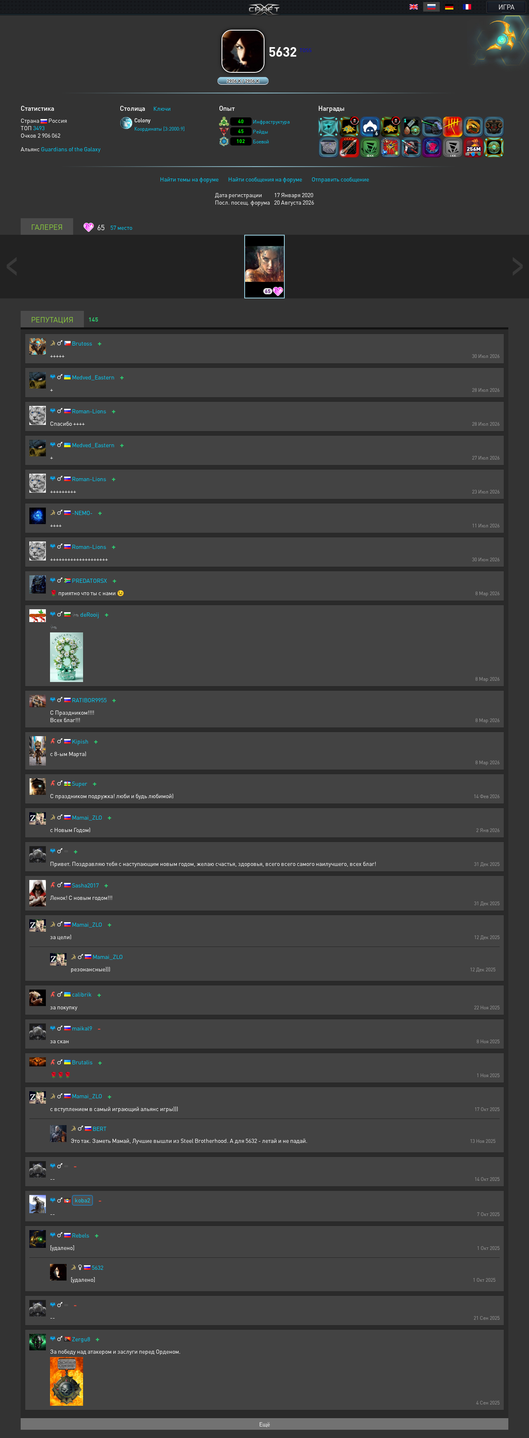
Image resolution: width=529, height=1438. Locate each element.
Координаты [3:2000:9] (159, 129)
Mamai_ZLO (87, 817)
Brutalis (82, 1062)
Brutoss (82, 343)
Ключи (162, 108)
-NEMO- (82, 512)
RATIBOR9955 (89, 699)
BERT (100, 1128)
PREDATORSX (89, 580)
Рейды (260, 132)
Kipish (80, 741)
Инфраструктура (271, 122)
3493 (39, 127)
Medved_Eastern (93, 377)
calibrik (82, 994)
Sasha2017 (85, 885)
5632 (97, 1267)
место (121, 227)
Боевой (261, 141)
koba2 (82, 1200)
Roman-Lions (89, 411)
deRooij (89, 614)
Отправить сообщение (340, 179)
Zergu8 (81, 1339)
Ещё (264, 1424)
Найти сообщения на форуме (265, 179)
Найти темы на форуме (189, 179)
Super (79, 783)
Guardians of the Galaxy (70, 149)
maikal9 (82, 1028)
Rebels (80, 1235)
